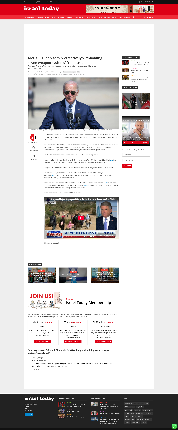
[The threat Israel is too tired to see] (94, 412)
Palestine (140, 419)
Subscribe (28, 414)
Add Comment (33, 150)
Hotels (132, 407)
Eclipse (127, 423)
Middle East (103, 417)
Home (30, 74)
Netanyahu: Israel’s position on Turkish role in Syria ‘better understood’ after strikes (109, 421)
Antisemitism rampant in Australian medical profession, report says (109, 406)
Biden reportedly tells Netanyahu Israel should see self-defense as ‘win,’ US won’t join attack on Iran (104, 275)
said (111, 160)
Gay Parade (128, 410)
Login (57, 2)
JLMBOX (39, 2)
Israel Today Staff (33, 143)
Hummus (137, 410)
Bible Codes (135, 423)
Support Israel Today (48, 2)
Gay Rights (139, 407)
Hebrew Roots (130, 419)
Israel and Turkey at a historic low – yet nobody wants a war (140, 63)
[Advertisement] (89, 42)
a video (86, 185)
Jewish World (104, 403)
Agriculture (139, 413)
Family (140, 416)
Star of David (129, 413)
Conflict (35, 74)
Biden (78, 72)
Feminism (148, 419)
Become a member (29, 2)
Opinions (134, 61)
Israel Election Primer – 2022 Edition (74, 275)
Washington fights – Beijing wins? (139, 71)
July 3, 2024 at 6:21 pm (39, 360)
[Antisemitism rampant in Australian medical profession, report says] (94, 404)
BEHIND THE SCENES (141, 404)
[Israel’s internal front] (61, 411)
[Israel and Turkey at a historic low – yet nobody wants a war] (125, 62)
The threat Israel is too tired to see (136, 103)
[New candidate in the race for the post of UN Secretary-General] (125, 77)
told (90, 137)
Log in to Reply (37, 370)
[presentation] (145, 92)
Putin (126, 416)
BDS (126, 407)
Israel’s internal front (73, 411)
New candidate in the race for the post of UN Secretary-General (140, 79)
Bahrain (143, 423)
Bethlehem (148, 413)
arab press (128, 404)
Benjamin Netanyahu (69, 72)
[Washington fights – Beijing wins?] (125, 70)
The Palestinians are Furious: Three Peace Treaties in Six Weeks (42, 275)
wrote (54, 175)
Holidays (133, 416)
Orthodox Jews (147, 410)
